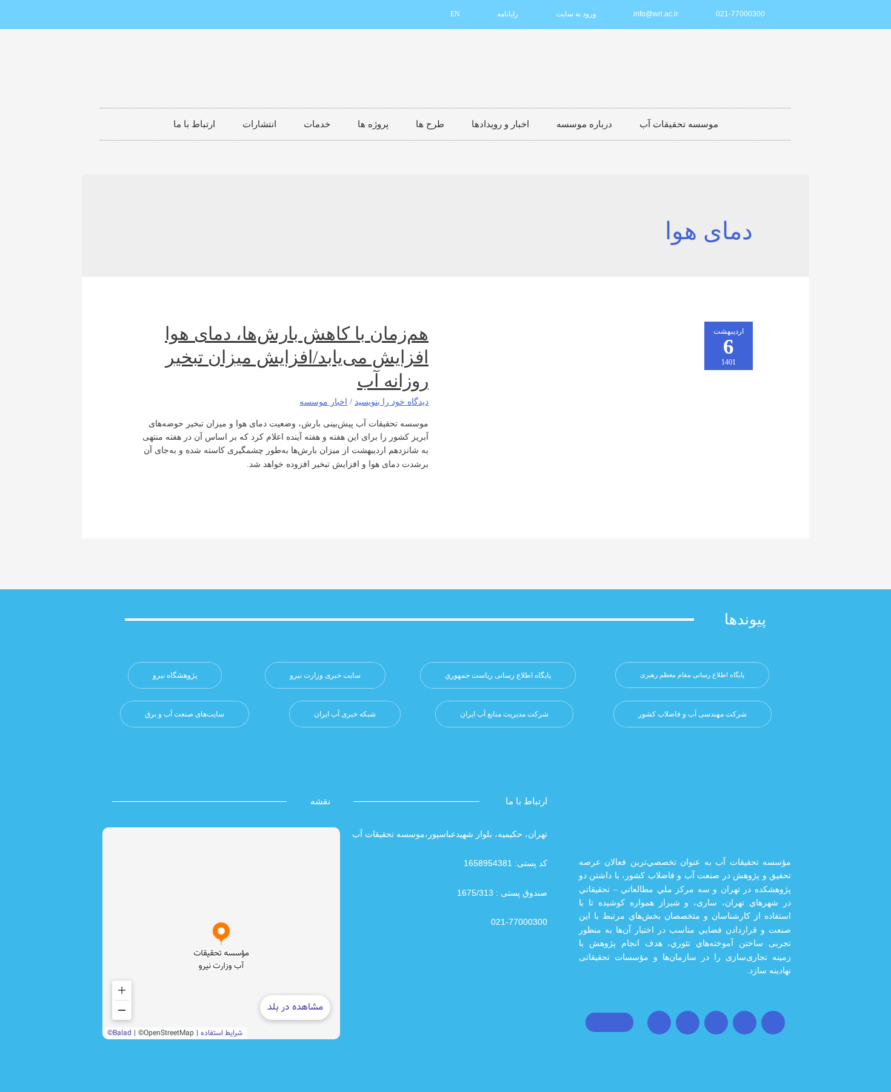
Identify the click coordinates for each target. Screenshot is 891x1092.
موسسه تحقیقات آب (678, 124)
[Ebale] (116, 14)
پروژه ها (373, 124)
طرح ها (430, 124)
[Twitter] (744, 1022)
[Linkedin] (177, 14)
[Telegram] (716, 1022)
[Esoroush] (136, 14)
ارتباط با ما (194, 124)
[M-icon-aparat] (197, 14)
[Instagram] (773, 1022)
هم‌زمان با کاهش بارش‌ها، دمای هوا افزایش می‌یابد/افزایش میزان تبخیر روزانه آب (297, 357)
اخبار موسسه (323, 401)
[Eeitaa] (156, 14)
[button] (692, 675)
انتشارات (259, 124)
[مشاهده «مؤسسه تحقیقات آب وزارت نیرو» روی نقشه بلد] (221, 933)
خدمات (317, 124)
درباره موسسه (584, 124)
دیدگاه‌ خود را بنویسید (392, 401)
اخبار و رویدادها (500, 124)
